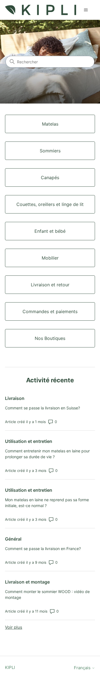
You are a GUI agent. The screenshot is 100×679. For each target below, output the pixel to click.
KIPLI (10, 667)
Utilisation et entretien (28, 441)
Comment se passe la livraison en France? (43, 548)
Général (13, 539)
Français (83, 667)
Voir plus (13, 627)
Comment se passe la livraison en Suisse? (42, 408)
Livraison (14, 398)
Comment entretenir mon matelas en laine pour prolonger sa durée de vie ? (47, 453)
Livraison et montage (27, 582)
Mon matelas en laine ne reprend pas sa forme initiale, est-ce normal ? (47, 502)
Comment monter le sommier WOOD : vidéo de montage (47, 594)
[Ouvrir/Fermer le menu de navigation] (86, 10)
